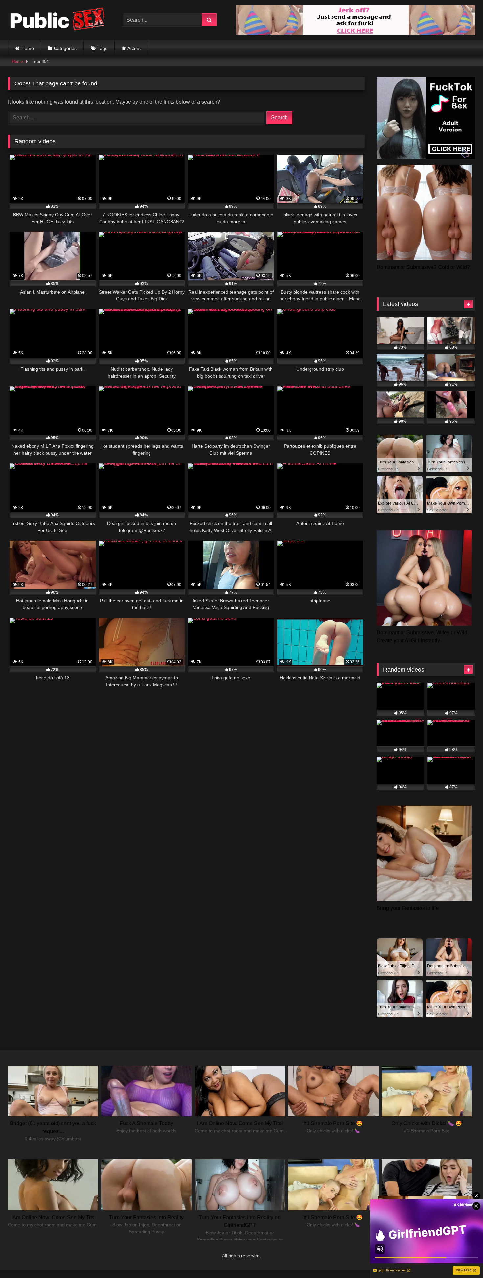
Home (27, 48)
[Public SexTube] (57, 20)
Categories (65, 48)
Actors (134, 48)
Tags (102, 48)
